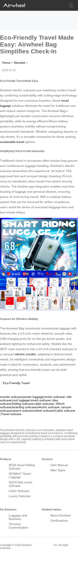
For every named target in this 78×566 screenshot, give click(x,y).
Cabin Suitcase (19, 491)
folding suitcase (22, 403)
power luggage (33, 397)
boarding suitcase (24, 407)
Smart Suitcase (42, 545)
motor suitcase (54, 397)
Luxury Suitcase (20, 496)
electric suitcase (48, 407)
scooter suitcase (11, 397)
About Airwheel (60, 515)
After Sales (57, 470)
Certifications (59, 520)
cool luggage (21, 400)
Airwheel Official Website (17, 557)
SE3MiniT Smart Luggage (20, 475)
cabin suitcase (44, 403)
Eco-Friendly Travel (16, 383)
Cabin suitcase (65, 410)
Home (6, 62)
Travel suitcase (11, 414)
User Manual (59, 465)
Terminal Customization (18, 525)
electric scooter (25, 354)
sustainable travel (12, 142)
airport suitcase (22, 410)
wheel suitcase (44, 410)
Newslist (19, 62)
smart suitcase (40, 400)
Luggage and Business (18, 517)
